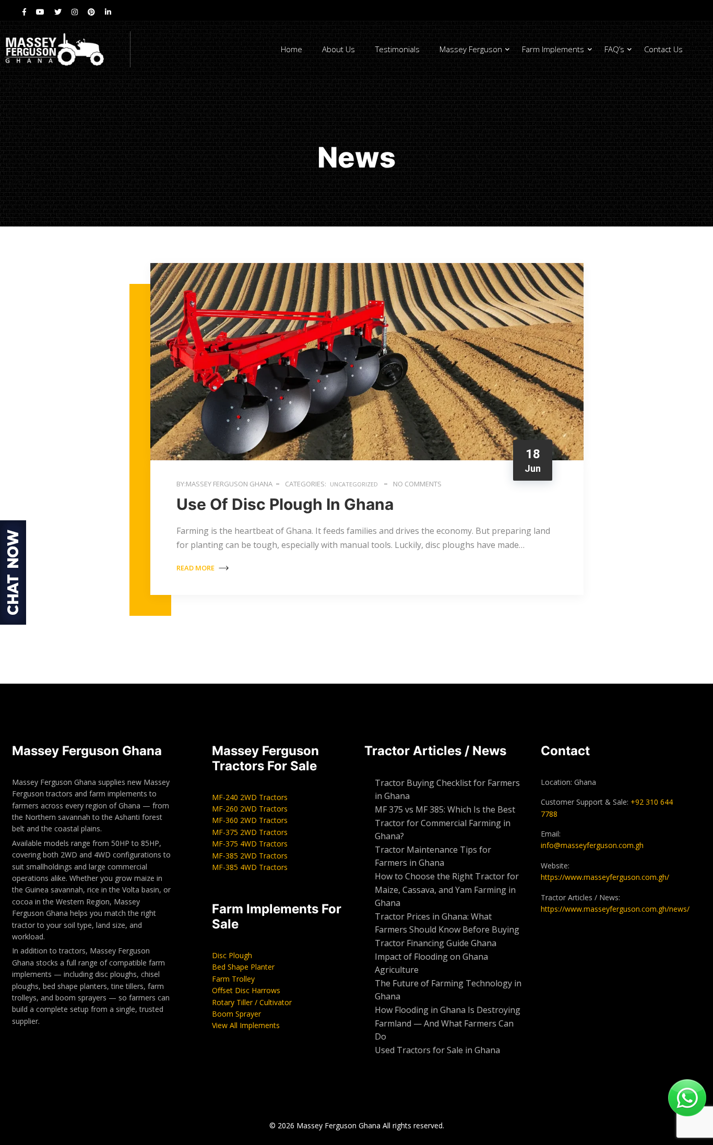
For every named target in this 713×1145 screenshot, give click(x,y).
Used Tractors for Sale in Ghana (438, 1050)
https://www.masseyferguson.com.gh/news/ (615, 909)
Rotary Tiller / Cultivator (252, 1002)
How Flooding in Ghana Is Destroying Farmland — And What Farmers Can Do (447, 1023)
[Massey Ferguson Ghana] (65, 49)
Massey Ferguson (470, 49)
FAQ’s (614, 49)
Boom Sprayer (236, 1014)
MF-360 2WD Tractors (250, 820)
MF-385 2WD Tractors (250, 856)
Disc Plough (232, 955)
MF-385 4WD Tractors (250, 867)
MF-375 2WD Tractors (250, 832)
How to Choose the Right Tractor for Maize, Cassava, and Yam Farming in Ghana (447, 889)
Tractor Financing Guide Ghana (435, 943)
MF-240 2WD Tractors (250, 797)
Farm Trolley (233, 979)
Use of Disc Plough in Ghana (286, 504)
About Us (338, 49)
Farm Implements (553, 49)
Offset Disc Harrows (246, 990)
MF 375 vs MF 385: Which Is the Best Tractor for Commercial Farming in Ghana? (445, 823)
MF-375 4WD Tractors (250, 844)
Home (291, 49)
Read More (196, 567)
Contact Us (663, 49)
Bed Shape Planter (243, 967)
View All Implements (246, 1025)
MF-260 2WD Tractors (250, 809)
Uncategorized (354, 484)
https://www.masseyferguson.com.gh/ (605, 877)
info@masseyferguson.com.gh (592, 845)
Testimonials (397, 49)
